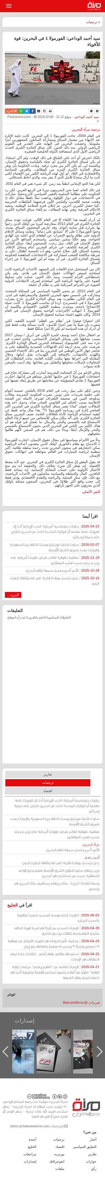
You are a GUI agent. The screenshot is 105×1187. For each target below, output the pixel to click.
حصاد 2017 (58, 1035)
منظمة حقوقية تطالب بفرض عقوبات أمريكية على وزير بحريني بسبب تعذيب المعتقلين (54, 560)
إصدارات (24, 1021)
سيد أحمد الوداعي (86, 117)
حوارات (91, 1161)
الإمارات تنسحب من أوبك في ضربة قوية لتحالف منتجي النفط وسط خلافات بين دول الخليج (56, 930)
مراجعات (29, 1154)
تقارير (48, 774)
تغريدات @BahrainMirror (81, 1002)
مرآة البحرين (95, 6)
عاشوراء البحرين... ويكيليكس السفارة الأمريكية (21, 1041)
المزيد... (13, 595)
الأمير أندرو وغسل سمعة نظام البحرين (62, 570)
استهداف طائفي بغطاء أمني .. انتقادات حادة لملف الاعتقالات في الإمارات (54, 956)
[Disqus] (52, 694)
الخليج (12, 905)
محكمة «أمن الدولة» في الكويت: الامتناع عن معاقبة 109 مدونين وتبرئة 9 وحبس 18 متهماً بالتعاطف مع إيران (53, 943)
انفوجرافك (56, 1161)
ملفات (59, 1169)
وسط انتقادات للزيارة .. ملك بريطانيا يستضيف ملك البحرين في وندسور (56, 886)
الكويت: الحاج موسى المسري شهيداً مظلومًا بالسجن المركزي (58, 917)
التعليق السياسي (84, 1147)
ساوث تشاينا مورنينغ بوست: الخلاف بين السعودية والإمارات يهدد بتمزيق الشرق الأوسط (54, 547)
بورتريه (59, 1154)
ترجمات (91, 22)
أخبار (93, 1139)
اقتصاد (47, 791)
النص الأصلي (91, 492)
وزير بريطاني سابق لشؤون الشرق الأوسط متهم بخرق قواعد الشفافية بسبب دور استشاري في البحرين (58, 873)
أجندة (32, 1139)
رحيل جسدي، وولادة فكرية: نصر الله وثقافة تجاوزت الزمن (54, 580)
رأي (93, 1169)
